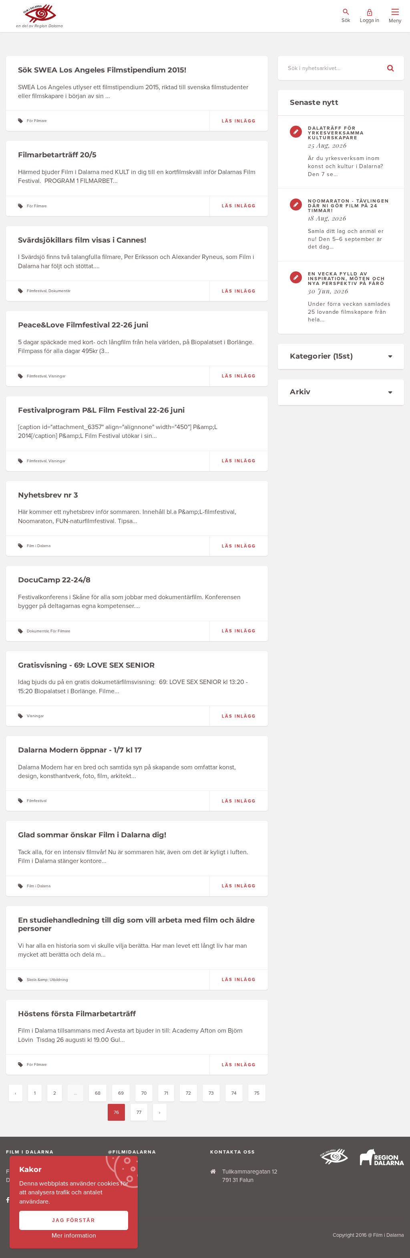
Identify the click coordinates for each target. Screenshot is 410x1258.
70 (144, 1093)
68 (97, 1093)
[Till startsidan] (334, 1162)
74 (234, 1093)
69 (121, 1093)
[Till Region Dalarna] (382, 1163)
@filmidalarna (132, 1152)
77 (139, 1112)
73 (211, 1093)
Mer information (74, 1236)
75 (256, 1093)
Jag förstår (73, 1220)
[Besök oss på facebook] (8, 1200)
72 (188, 1093)
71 (166, 1093)
